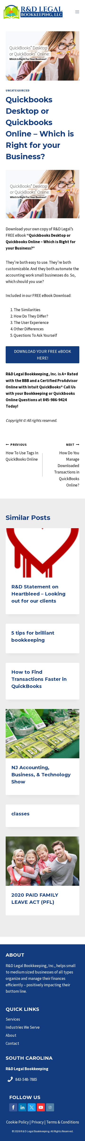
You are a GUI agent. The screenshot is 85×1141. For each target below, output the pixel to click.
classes (20, 814)
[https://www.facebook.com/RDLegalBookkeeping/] (13, 1107)
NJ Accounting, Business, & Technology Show (41, 775)
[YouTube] (41, 1107)
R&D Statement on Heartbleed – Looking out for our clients (38, 594)
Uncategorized (18, 90)
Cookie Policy (17, 1122)
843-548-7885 (26, 1079)
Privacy (37, 1122)
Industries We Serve (23, 1027)
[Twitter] (32, 1107)
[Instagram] (50, 1107)
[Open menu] (77, 11)
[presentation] (42, 552)
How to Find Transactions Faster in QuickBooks (39, 679)
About (11, 1035)
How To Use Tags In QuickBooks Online (22, 452)
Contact (12, 1043)
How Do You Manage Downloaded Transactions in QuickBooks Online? (66, 465)
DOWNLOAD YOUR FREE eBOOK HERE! (42, 355)
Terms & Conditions (62, 1122)
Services (13, 1019)
